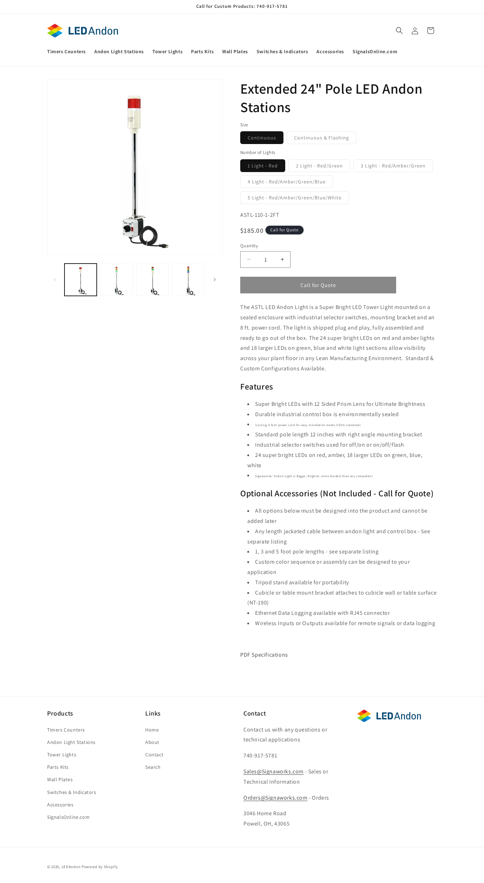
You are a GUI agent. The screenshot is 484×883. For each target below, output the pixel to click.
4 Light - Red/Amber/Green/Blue (290, 183)
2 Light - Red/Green (323, 167)
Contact (154, 754)
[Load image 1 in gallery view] (80, 280)
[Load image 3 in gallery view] (152, 280)
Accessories (60, 804)
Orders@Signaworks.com (275, 797)
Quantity (249, 245)
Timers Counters (66, 729)
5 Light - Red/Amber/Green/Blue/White (298, 199)
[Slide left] (55, 279)
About (152, 742)
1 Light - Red (266, 167)
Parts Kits (58, 767)
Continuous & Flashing (325, 139)
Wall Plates (60, 779)
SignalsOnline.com (68, 817)
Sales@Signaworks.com (273, 771)
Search (153, 767)
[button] (399, 30)
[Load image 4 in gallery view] (188, 280)
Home (152, 729)
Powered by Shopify (99, 866)
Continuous (265, 139)
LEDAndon (71, 866)
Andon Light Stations (71, 742)
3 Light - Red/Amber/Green (397, 167)
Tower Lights (61, 754)
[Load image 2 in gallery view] (116, 280)
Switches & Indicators (71, 792)
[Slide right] (215, 279)
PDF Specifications (264, 654)
